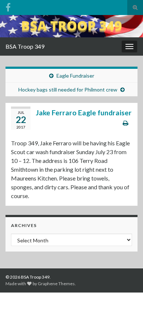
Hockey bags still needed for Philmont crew (67, 89)
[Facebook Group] (8, 6)
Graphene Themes (56, 283)
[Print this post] (125, 122)
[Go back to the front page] (71, 26)
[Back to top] (126, 292)
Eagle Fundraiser (75, 75)
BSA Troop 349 (25, 46)
